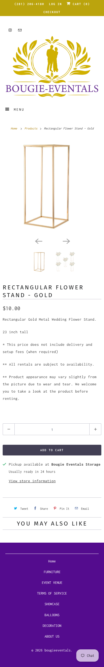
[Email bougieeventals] (19, 30)
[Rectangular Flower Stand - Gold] (52, 187)
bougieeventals (58, 650)
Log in (55, 4)
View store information (32, 481)
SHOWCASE (52, 604)
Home (52, 561)
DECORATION (52, 626)
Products (32, 128)
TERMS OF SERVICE (52, 593)
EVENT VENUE (52, 583)
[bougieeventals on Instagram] (10, 30)
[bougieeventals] (52, 66)
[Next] (66, 241)
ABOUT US (52, 636)
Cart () (80, 4)
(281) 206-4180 (29, 4)
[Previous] (38, 241)
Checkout (52, 12)
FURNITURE (52, 572)
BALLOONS (52, 615)
